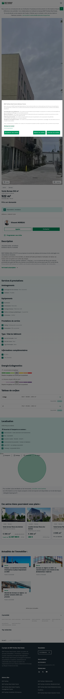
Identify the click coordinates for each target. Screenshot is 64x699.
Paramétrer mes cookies (11, 132)
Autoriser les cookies (53, 132)
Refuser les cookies (39, 132)
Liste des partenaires (8, 128)
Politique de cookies (9, 126)
